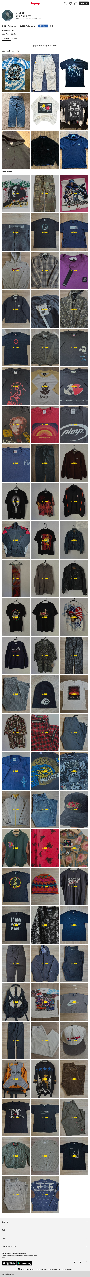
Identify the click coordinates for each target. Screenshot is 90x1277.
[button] (23, 16)
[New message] (51, 26)
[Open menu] (3, 3)
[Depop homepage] (35, 3)
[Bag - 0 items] (75, 3)
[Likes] (70, 3)
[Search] (65, 3)
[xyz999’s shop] (7, 16)
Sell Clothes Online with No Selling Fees (54, 1269)
